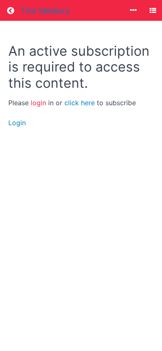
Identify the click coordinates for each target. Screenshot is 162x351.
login (38, 103)
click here (79, 103)
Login (17, 123)
